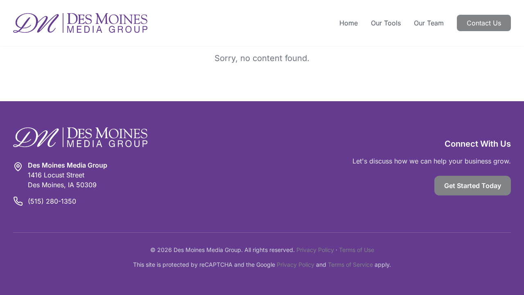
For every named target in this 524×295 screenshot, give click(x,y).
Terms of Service (350, 264)
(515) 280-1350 (52, 201)
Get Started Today (472, 186)
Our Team (429, 23)
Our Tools (386, 23)
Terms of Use (356, 249)
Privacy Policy (315, 249)
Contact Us (484, 23)
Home (348, 23)
